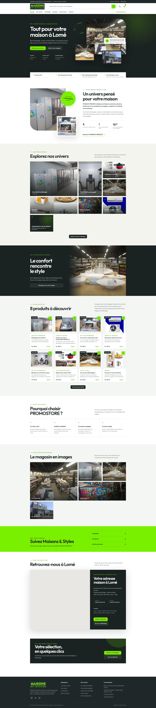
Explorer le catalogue (113, 652)
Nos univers (39, 12)
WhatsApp (123, 1)
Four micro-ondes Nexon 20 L (89, 338)
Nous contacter (65, 693)
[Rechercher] (113, 6)
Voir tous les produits (78, 387)
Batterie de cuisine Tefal (63, 373)
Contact (71, 12)
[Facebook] (35, 697)
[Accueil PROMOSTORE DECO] (38, 6)
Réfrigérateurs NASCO (38, 338)
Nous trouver (63, 12)
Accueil (32, 12)
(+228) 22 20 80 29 (114, 1)
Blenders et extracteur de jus (40, 373)
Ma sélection (64, 691)
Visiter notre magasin (54, 48)
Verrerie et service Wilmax (112, 373)
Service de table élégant (87, 373)
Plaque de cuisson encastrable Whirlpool (63, 338)
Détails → (49, 346)
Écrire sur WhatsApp (101, 623)
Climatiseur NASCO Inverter (113, 338)
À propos (55, 12)
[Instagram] (31, 697)
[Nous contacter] (120, 6)
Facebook (109, 539)
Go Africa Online (109, 544)
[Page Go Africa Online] (39, 697)
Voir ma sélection (113, 657)
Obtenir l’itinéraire (100, 619)
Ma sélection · (121, 12)
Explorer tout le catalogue (78, 236)
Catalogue (48, 12)
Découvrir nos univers (38, 48)
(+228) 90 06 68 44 (109, 697)
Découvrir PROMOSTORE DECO (94, 134)
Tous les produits (65, 685)
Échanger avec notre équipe (47, 285)
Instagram (109, 533)
